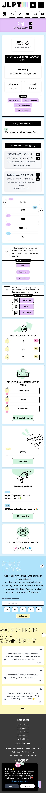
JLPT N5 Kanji (23, 724)
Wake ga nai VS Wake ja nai (23, 752)
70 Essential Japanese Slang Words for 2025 (23, 748)
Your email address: (10, 598)
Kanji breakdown (30, 100)
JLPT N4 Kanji (23, 728)
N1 (39, 609)
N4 (15, 609)
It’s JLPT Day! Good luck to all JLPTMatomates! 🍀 (17, 496)
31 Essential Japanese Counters (23, 755)
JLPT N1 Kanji (23, 739)
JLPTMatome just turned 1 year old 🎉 (21, 509)
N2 (31, 609)
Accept (27, 786)
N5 (7, 609)
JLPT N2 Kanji (23, 735)
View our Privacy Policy (19, 781)
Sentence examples (23, 105)
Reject (12, 786)
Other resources (23, 110)
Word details (14, 100)
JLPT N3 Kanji (23, 732)
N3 (23, 609)
